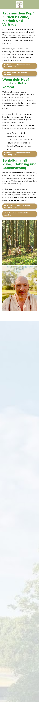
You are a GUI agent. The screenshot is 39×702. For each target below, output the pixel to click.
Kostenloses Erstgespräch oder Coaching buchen (17, 66)
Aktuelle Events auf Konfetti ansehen (16, 73)
